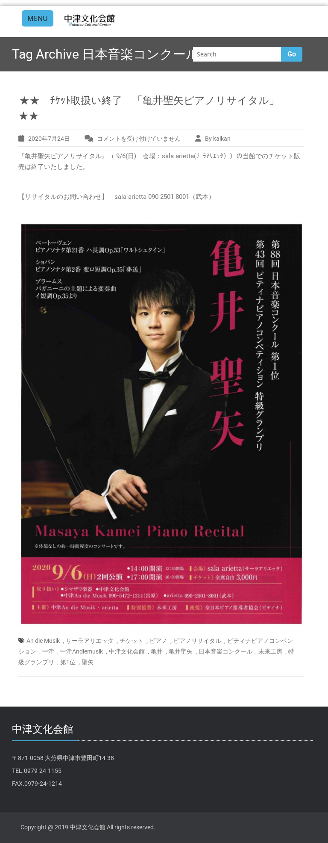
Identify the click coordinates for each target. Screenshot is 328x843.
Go (291, 54)
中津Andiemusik (81, 651)
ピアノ (158, 640)
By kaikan (218, 138)
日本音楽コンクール (225, 651)
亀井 (157, 651)
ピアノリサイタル (197, 640)
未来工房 (270, 651)
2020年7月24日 (49, 138)
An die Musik (43, 640)
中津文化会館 (127, 651)
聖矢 (88, 662)
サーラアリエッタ (90, 640)
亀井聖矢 (181, 651)
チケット (132, 640)
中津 (48, 651)
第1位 (68, 662)
